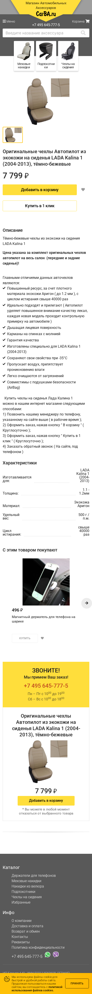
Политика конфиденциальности (38, 947)
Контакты (20, 937)
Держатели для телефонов (34, 875)
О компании (21, 921)
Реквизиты (21, 942)
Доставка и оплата (27, 926)
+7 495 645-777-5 (46, 686)
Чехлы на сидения (27, 897)
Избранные (21, 902)
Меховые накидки (26, 881)
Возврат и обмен (26, 931)
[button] (86, 603)
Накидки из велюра (28, 886)
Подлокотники (23, 892)
